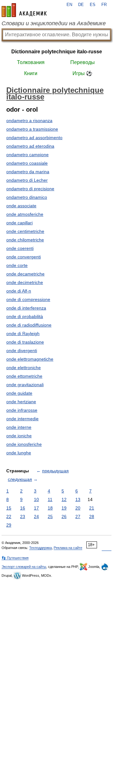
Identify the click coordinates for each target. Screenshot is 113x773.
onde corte (17, 265)
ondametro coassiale (27, 163)
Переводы (82, 62)
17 (36, 507)
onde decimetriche (24, 282)
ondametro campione (27, 154)
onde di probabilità (24, 316)
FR (104, 5)
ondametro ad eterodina (30, 146)
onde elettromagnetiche (29, 359)
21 (91, 507)
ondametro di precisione (30, 188)
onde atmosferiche (24, 214)
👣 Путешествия (15, 558)
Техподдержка (40, 548)
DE (81, 5)
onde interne (18, 427)
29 (8, 525)
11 (50, 499)
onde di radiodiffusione (28, 324)
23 (22, 516)
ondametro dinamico (26, 197)
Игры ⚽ (82, 73)
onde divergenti (21, 350)
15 (8, 507)
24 (36, 516)
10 (36, 499)
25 (50, 516)
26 (64, 516)
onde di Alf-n (18, 290)
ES (92, 5)
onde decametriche (25, 273)
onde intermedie (22, 418)
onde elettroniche (23, 367)
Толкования (31, 62)
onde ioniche (19, 435)
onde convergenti (23, 256)
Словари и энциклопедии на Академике (54, 23)
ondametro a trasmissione (32, 129)
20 (77, 507)
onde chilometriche (25, 239)
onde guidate (19, 393)
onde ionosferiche (24, 444)
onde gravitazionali (25, 384)
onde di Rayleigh (23, 333)
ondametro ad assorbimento (34, 137)
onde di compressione (28, 299)
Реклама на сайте (68, 548)
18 (50, 507)
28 (91, 516)
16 (22, 507)
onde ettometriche (24, 376)
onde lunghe (18, 452)
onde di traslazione (25, 342)
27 (77, 516)
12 (64, 499)
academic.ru (24, 10)
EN (69, 5)
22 (8, 516)
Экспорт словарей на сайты (24, 567)
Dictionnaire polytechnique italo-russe (56, 51)
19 (64, 507)
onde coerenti (20, 248)
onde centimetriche (25, 231)
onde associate (21, 205)
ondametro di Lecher (27, 180)
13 (77, 499)
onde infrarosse (21, 410)
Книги (30, 73)
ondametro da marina (27, 171)
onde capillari (19, 222)
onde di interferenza (26, 307)
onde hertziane (21, 401)
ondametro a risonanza (29, 120)
